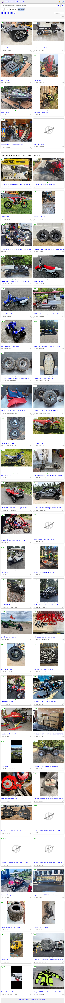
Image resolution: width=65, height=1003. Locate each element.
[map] (14, 13)
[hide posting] (30, 50)
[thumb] (5, 13)
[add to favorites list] (2, 50)
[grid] (8, 13)
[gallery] (11, 13)
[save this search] (62, 5)
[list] (2, 13)
